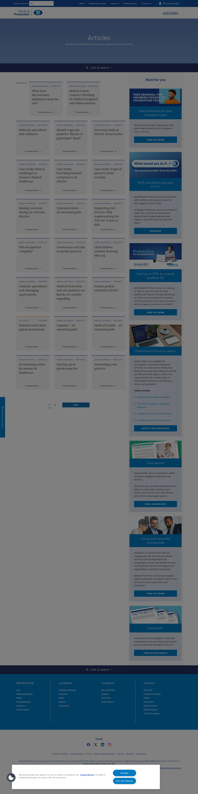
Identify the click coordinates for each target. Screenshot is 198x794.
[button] (11, 777)
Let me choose (124, 781)
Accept (124, 773)
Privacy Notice (87, 774)
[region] (86, 776)
